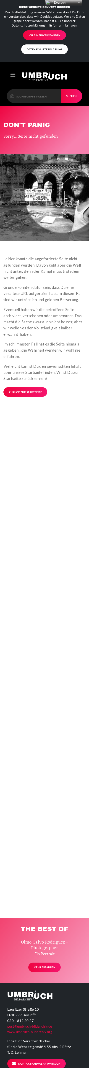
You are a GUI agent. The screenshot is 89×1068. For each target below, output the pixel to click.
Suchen (71, 96)
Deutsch (59, 2)
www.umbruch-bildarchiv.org (29, 1032)
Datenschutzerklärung (44, 49)
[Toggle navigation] (13, 75)
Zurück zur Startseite (25, 392)
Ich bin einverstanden (44, 35)
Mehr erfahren (44, 967)
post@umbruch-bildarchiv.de (29, 1026)
